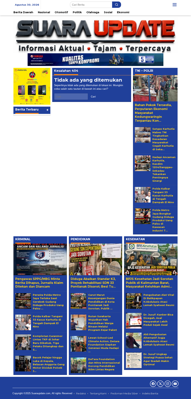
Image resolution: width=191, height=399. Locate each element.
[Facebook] (153, 384)
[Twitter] (160, 384)
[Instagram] (168, 384)
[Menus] (175, 4)
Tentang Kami (98, 393)
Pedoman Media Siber (124, 393)
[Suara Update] (95, 35)
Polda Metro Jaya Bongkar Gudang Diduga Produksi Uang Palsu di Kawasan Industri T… (163, 220)
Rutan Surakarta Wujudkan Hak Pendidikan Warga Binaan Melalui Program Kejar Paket (102, 323)
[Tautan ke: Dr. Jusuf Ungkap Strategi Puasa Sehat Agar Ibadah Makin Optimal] (134, 360)
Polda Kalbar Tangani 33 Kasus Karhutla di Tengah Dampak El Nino (163, 195)
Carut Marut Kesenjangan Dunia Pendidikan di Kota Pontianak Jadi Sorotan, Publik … (101, 301)
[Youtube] (175, 384)
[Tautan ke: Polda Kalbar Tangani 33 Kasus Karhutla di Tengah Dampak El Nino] (143, 194)
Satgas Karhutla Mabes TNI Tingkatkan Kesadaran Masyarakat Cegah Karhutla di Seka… (163, 139)
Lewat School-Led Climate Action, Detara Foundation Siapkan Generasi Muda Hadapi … (103, 344)
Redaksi (81, 393)
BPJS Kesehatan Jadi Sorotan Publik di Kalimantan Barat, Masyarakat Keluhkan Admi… (149, 282)
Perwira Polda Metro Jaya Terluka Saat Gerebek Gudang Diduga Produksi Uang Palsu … (48, 301)
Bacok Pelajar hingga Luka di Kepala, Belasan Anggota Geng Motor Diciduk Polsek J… (49, 364)
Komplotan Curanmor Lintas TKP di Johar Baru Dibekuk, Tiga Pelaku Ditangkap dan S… (48, 343)
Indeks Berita (150, 393)
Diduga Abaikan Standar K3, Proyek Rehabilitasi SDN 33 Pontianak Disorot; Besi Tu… (93, 282)
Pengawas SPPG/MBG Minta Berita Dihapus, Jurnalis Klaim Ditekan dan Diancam (39, 282)
